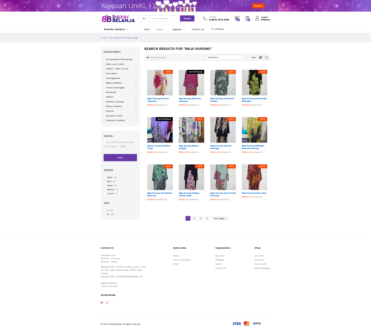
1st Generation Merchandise (119, 59)
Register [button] (177, 29)
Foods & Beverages (115, 87)
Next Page (219, 218)
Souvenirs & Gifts (114, 116)
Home (104, 38)
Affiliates (219, 260)
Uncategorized (113, 78)
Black (109, 177)
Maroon (110, 189)
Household (111, 92)
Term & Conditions (182, 260)
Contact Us (198, 29)
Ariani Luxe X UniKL (115, 64)
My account (260, 264)
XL (108, 214)
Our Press (259, 256)
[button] (152, 92)
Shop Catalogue (262, 268)
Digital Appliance (114, 83)
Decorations (112, 73)
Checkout (259, 260)
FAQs (175, 264)
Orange (110, 193)
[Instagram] (106, 303)
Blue (109, 181)
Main (147, 29)
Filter (120, 157)
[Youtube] (101, 302)
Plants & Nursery (114, 106)
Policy (176, 256)
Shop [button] (159, 29)
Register (265, 19)
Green (110, 185)
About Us (219, 256)
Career (218, 264)
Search (187, 18)
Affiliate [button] (219, 29)
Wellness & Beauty (115, 101)
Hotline (212, 17)
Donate (258, 6)
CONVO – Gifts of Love (117, 69)
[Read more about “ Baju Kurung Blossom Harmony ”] (184, 92)
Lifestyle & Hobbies (115, 120)
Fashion (109, 97)
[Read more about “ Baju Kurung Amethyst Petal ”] (152, 139)
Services (110, 111)
